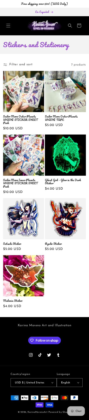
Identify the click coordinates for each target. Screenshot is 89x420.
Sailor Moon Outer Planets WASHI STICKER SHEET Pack (20, 120)
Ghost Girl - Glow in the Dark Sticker (63, 181)
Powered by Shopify (59, 412)
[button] (8, 25)
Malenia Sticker (12, 300)
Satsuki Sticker (12, 243)
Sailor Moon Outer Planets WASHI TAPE (61, 118)
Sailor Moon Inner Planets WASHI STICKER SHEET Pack (20, 183)
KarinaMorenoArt (38, 412)
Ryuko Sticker (53, 243)
